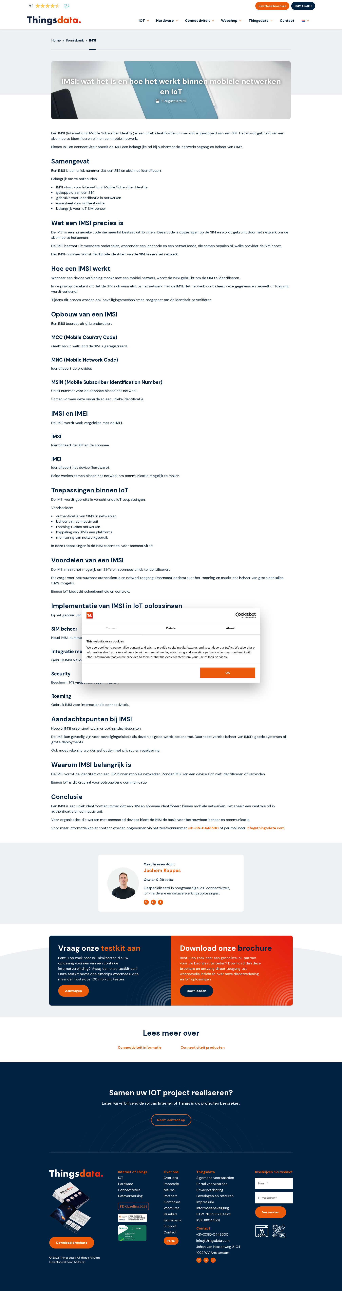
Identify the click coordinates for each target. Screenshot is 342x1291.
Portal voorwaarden (211, 1184)
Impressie (171, 1184)
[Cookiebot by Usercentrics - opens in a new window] (238, 615)
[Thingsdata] (54, 20)
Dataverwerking (130, 1196)
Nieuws (169, 1190)
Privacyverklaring (209, 1190)
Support (170, 1226)
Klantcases (172, 1202)
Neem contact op (171, 1120)
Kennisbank (75, 40)
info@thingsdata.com (213, 1240)
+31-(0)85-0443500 (212, 1234)
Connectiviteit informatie (140, 1047)
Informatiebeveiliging (212, 1208)
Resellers (171, 1214)
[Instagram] (146, 902)
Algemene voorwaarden (215, 1178)
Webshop (229, 20)
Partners (170, 1196)
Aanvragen (73, 991)
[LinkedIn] (153, 902)
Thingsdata (259, 20)
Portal (171, 1241)
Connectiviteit (197, 20)
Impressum (205, 1202)
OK (227, 672)
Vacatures (171, 1208)
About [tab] (230, 628)
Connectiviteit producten (202, 1047)
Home (56, 40)
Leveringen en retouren (215, 1196)
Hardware (165, 20)
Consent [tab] (112, 628)
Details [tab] (171, 628)
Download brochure (272, 6)
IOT (142, 20)
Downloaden (196, 991)
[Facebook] (160, 902)
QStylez (79, 1262)
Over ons (171, 1178)
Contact (287, 20)
